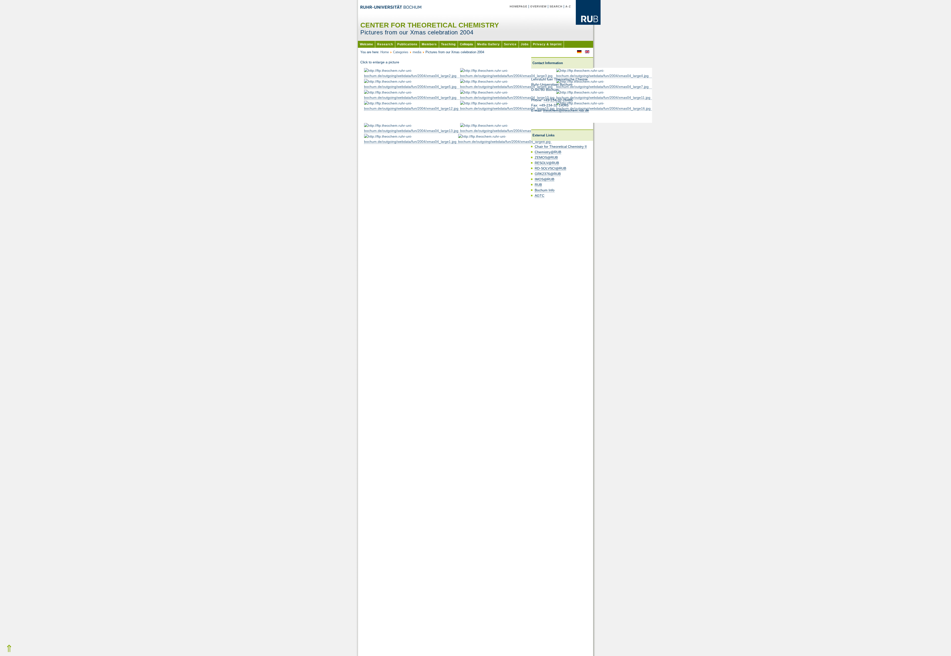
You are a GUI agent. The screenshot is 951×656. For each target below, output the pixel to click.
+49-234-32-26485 (558, 100)
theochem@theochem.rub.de (566, 110)
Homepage (518, 6)
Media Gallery (488, 44)
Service (510, 44)
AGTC (539, 196)
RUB (538, 185)
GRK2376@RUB (548, 174)
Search (556, 6)
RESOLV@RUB (547, 163)
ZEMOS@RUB (546, 157)
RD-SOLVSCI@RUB (550, 168)
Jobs (525, 44)
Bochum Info (545, 190)
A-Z (568, 6)
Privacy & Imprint (547, 44)
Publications (407, 44)
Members (429, 44)
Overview (538, 6)
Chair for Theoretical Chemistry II (561, 147)
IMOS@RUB (544, 179)
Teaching (448, 44)
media (417, 52)
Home (384, 52)
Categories (400, 52)
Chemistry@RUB (548, 152)
